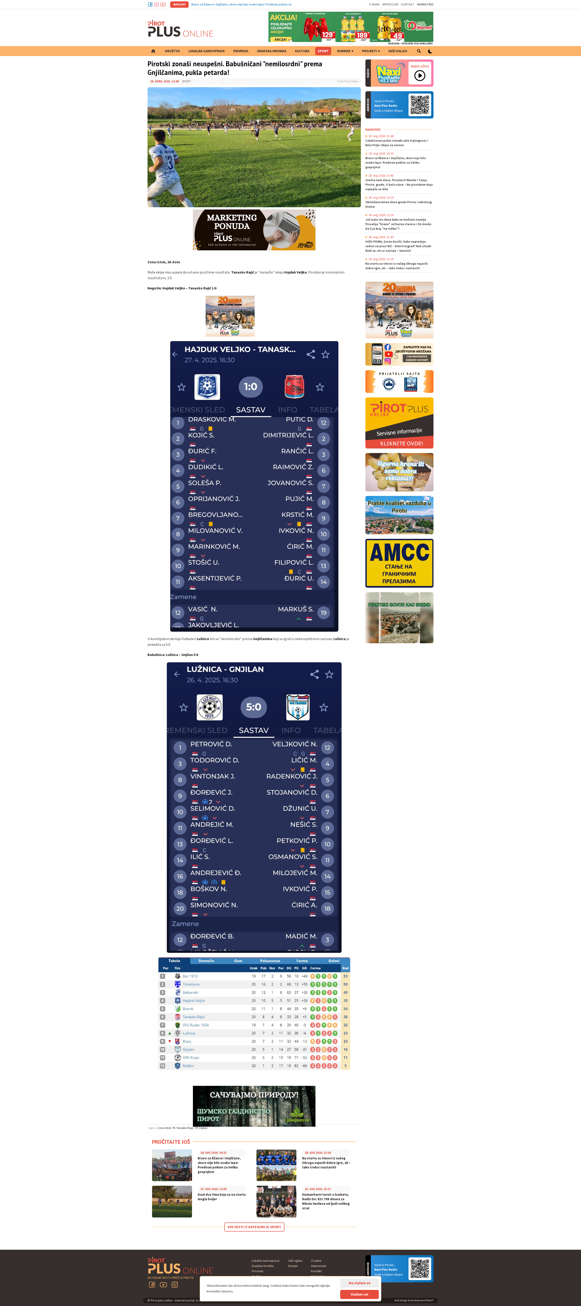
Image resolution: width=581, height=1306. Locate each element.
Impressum (390, 4)
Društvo (172, 51)
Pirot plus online (180, 28)
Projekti (369, 51)
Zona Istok (164, 1128)
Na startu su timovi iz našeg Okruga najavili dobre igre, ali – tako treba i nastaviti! (326, 1163)
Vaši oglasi (397, 51)
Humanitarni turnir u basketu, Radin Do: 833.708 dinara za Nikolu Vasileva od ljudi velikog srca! (326, 1202)
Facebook (150, 4)
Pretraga (419, 51)
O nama (374, 4)
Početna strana (153, 51)
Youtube (163, 4)
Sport (323, 51)
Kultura (302, 51)
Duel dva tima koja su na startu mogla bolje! (222, 1197)
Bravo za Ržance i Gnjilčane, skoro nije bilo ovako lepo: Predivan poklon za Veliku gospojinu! (253, 4)
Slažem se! (359, 1294)
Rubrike (343, 51)
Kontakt (407, 4)
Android (420, 105)
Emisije (293, 1266)
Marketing (425, 4)
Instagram (156, 4)
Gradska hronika (271, 51)
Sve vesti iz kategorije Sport (254, 1227)
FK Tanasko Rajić (183, 1128)
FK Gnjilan (201, 1128)
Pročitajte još (171, 1141)
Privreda (240, 51)
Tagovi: (152, 1128)
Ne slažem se (359, 1283)
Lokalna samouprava (206, 51)
